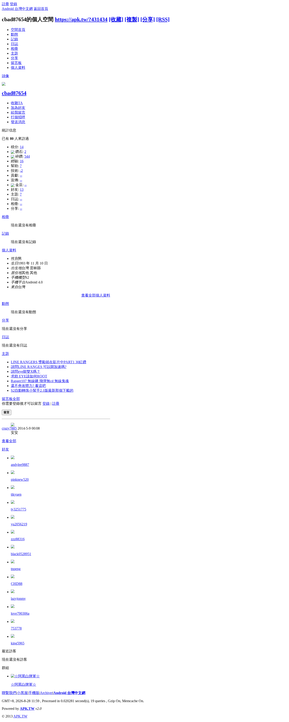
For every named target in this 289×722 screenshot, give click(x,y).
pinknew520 (20, 479)
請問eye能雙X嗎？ (25, 371)
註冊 (5, 4)
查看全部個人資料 (95, 295)
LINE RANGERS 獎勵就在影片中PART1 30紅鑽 (48, 362)
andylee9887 (20, 465)
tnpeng (16, 569)
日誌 (14, 44)
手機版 (33, 693)
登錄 (13, 4)
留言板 (16, 63)
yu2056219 (19, 524)
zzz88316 (18, 539)
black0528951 (21, 554)
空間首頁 (18, 30)
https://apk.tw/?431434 (81, 19)
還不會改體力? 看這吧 (28, 386)
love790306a (20, 613)
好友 (5, 449)
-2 (21, 170)
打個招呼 (18, 117)
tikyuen (16, 494)
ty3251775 (18, 509)
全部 (16, 399)
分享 (14, 58)
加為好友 (18, 108)
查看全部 (9, 441)
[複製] (132, 19)
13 (21, 189)
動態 (14, 34)
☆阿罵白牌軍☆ (23, 684)
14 (21, 147)
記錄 (14, 39)
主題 (14, 53)
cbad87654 (14, 93)
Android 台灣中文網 (17, 9)
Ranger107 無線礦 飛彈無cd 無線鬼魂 (40, 381)
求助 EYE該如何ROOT (29, 376)
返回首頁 (41, 9)
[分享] (147, 19)
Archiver (46, 693)
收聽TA (17, 103)
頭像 (5, 76)
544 (27, 156)
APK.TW (27, 709)
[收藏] (116, 19)
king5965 (17, 643)
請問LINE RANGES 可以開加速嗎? (38, 367)
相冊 (14, 49)
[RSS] (163, 19)
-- (21, 175)
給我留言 (18, 112)
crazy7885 (9, 428)
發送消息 (18, 122)
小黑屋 (22, 693)
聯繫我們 (9, 693)
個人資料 (18, 67)
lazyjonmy (18, 598)
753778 (16, 628)
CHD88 (16, 584)
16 (21, 161)
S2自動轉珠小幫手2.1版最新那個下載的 (42, 390)
